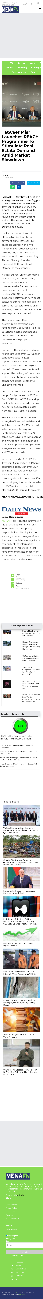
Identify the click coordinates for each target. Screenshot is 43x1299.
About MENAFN (12, 1218)
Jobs (7, 1222)
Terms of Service (12, 1205)
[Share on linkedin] (19, 187)
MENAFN (7, 197)
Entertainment (15, 72)
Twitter (18, 1265)
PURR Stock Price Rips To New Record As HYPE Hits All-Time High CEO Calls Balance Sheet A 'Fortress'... (20, 921)
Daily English (12, 1236)
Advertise (9, 1215)
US (8, 63)
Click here (22, 1195)
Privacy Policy (11, 1208)
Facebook (19, 1262)
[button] (31, 3)
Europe (21, 63)
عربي (25, 3)
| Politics (8, 68)
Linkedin (19, 1276)
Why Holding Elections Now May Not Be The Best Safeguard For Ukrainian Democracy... (20, 1072)
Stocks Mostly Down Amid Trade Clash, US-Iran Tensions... (31, 633)
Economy (22, 68)
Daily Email (19, 1272)
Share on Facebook (18, 183)
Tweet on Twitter (33, 183)
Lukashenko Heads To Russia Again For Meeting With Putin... (19, 892)
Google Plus (20, 1269)
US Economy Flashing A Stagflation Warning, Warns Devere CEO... (31, 658)
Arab (32, 63)
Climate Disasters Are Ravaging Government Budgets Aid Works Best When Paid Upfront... (20, 862)
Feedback (10, 1225)
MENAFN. (18, 1292)
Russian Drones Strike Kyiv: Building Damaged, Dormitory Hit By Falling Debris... (19, 1002)
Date (5, 175)
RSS (17, 1279)
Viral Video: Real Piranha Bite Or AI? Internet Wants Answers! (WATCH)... (19, 973)
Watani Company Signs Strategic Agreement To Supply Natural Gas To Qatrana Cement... (20, 830)
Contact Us (10, 1211)
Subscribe (24, 1252)
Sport (32, 72)
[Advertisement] (21, 35)
